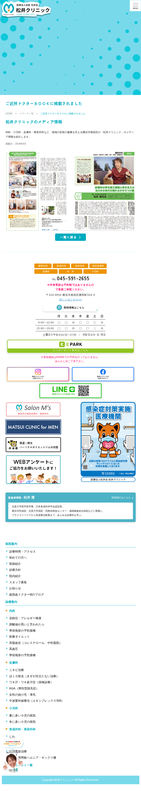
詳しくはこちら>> (70, 299)
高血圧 (13, 648)
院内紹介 (15, 576)
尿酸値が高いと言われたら (26, 624)
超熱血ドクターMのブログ (26, 594)
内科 (12, 610)
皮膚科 (13, 662)
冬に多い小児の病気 (22, 721)
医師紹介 (15, 563)
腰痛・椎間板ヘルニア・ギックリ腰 (32, 757)
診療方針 (15, 569)
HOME (9, 113)
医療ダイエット (19, 636)
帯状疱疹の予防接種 (22, 630)
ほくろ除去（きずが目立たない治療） (34, 676)
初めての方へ (18, 557)
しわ (12, 736)
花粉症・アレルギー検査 (25, 618)
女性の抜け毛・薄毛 (22, 694)
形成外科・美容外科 (22, 729)
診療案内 (11, 601)
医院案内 (11, 543)
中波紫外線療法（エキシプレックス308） (36, 700)
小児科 (13, 708)
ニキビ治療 (16, 669)
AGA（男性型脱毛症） (24, 688)
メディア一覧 (26, 113)
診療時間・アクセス (22, 551)
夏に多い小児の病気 (22, 715)
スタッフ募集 (18, 582)
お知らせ (15, 588)
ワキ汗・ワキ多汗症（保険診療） (31, 682)
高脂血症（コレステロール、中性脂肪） (35, 642)
